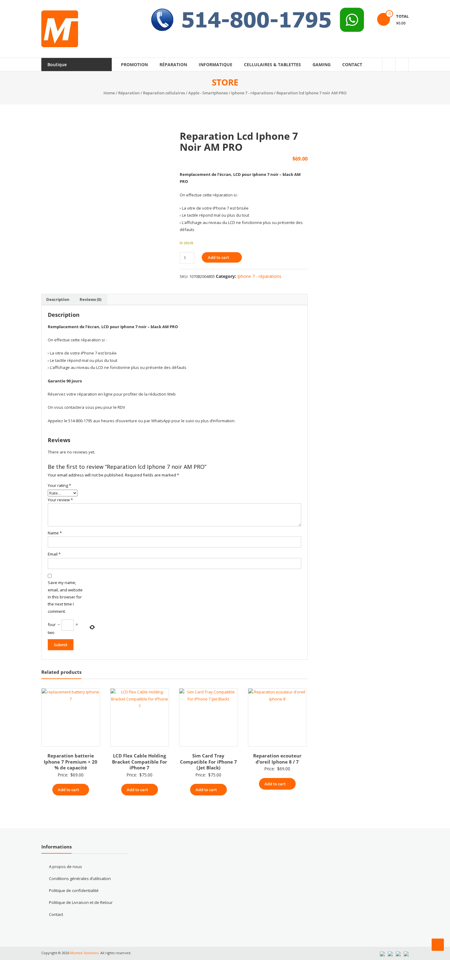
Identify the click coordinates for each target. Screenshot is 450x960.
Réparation (173, 64)
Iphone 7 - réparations (252, 93)
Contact (352, 64)
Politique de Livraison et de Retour (81, 902)
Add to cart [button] (68, 789)
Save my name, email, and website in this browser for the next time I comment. (65, 597)
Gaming (322, 64)
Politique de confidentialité (74, 890)
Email (54, 554)
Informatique (215, 64)
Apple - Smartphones (208, 93)
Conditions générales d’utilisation (80, 878)
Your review (60, 500)
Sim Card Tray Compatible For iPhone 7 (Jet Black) (208, 762)
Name (55, 533)
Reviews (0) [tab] (90, 299)
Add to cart (218, 257)
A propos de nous (65, 866)
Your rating (59, 485)
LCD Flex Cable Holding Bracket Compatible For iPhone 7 (139, 762)
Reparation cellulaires (164, 93)
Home (109, 93)
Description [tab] (57, 299)
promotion (134, 64)
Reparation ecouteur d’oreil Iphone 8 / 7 (277, 759)
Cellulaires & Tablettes (272, 64)
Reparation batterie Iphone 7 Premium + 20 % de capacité (70, 762)
